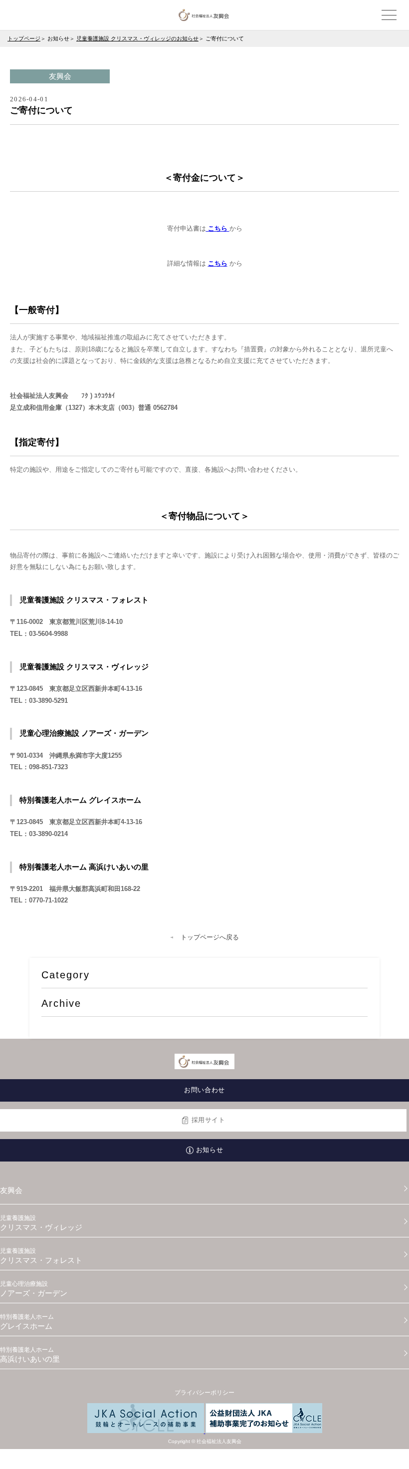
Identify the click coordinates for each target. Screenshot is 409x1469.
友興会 (11, 1190)
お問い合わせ (204, 1090)
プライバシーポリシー (204, 1393)
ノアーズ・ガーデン (33, 1288)
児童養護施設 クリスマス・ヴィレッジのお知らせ (137, 38)
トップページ (23, 38)
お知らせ (209, 1150)
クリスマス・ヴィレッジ (41, 1222)
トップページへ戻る (210, 937)
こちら (217, 263)
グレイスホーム (27, 1321)
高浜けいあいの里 (30, 1354)
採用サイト (208, 1120)
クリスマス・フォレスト (41, 1255)
